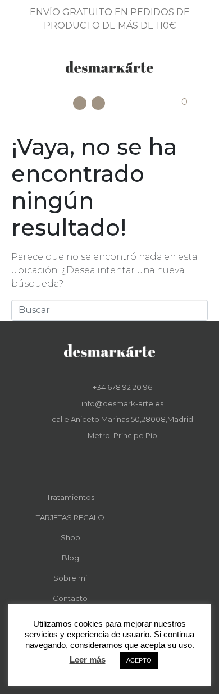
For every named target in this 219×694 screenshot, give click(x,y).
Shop (70, 537)
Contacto (70, 598)
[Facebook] (79, 103)
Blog (70, 557)
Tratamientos (70, 497)
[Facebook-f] (102, 462)
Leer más (88, 659)
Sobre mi (70, 577)
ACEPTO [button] (139, 660)
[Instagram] (98, 103)
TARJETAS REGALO (70, 517)
